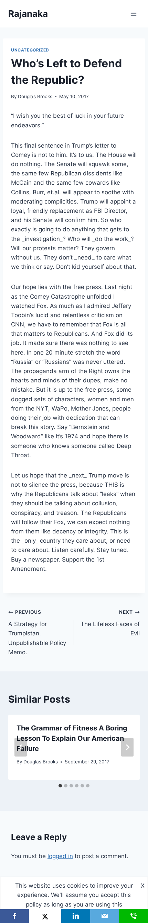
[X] (45, 916)
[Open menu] (133, 13)
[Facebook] (14, 916)
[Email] (104, 916)
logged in (60, 856)
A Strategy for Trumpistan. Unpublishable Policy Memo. (37, 632)
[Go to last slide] (20, 747)
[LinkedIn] (75, 916)
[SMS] (133, 916)
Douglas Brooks (35, 96)
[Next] (127, 747)
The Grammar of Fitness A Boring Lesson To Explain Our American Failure (72, 738)
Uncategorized (30, 50)
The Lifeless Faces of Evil (110, 623)
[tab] (60, 785)
